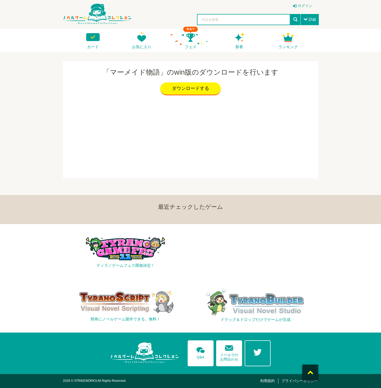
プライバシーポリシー (299, 381)
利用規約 (267, 381)
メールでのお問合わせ (229, 351)
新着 (239, 47)
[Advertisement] (190, 135)
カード (93, 47)
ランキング (288, 47)
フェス (190, 47)
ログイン (305, 6)
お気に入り (141, 47)
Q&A (200, 352)
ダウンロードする (190, 88)
